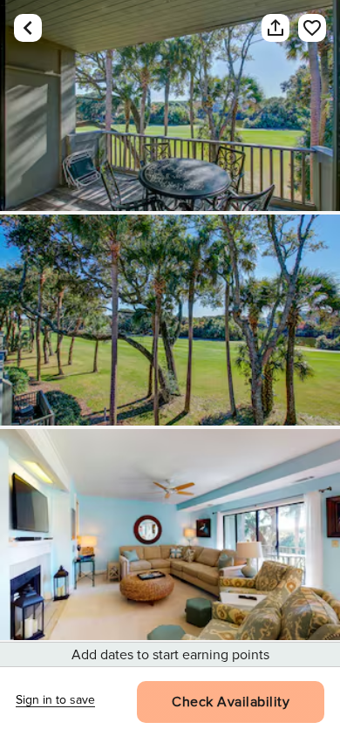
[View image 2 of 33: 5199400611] (170, 320)
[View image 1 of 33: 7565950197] (170, 105)
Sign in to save (55, 699)
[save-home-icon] (303, 28)
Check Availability (230, 702)
